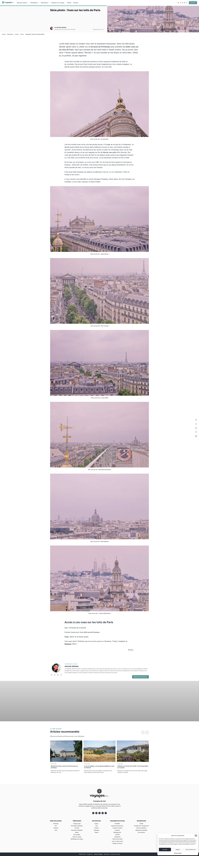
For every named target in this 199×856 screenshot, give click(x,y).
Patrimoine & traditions (77, 830)
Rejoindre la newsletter (141, 830)
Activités (117, 834)
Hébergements (117, 832)
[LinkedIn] (58, 675)
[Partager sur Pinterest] (196, 432)
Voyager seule (77, 823)
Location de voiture (117, 828)
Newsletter (193, 2)
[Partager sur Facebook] (196, 420)
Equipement (117, 836)
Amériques (96, 830)
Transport (117, 830)
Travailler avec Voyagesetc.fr (141, 825)
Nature (77, 832)
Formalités (117, 823)
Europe (96, 823)
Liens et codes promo (117, 841)
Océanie (96, 828)
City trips (77, 828)
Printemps (55, 823)
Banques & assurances (117, 825)
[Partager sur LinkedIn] (196, 428)
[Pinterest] (61, 675)
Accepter (165, 849)
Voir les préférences (191, 849)
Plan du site (106, 854)
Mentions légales (178, 853)
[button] (196, 835)
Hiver (56, 830)
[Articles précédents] (143, 732)
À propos (75, 2)
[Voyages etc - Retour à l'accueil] (8, 2)
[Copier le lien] (62, 622)
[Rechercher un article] (178, 3)
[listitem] (181, 3)
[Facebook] (51, 675)
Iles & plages (77, 834)
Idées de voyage (77, 836)
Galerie (69, 2)
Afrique (96, 832)
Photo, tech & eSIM (117, 839)
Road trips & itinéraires (77, 825)
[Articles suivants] (147, 732)
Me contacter (141, 832)
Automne (56, 828)
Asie (96, 825)
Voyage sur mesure (117, 843)
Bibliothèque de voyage (77, 839)
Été (56, 825)
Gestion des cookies (115, 854)
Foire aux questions (141, 828)
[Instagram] (54, 675)
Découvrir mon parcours (140, 676)
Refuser (178, 849)
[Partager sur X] (196, 424)
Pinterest (68, 644)
